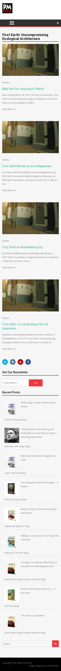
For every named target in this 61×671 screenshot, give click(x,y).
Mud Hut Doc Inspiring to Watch (23, 89)
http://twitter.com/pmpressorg (5, 362)
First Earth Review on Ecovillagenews (26, 166)
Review (5, 82)
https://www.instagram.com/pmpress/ (13, 362)
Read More (7, 109)
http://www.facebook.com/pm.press (28, 362)
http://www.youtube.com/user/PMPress (20, 362)
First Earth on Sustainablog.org (22, 247)
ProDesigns (53, 665)
